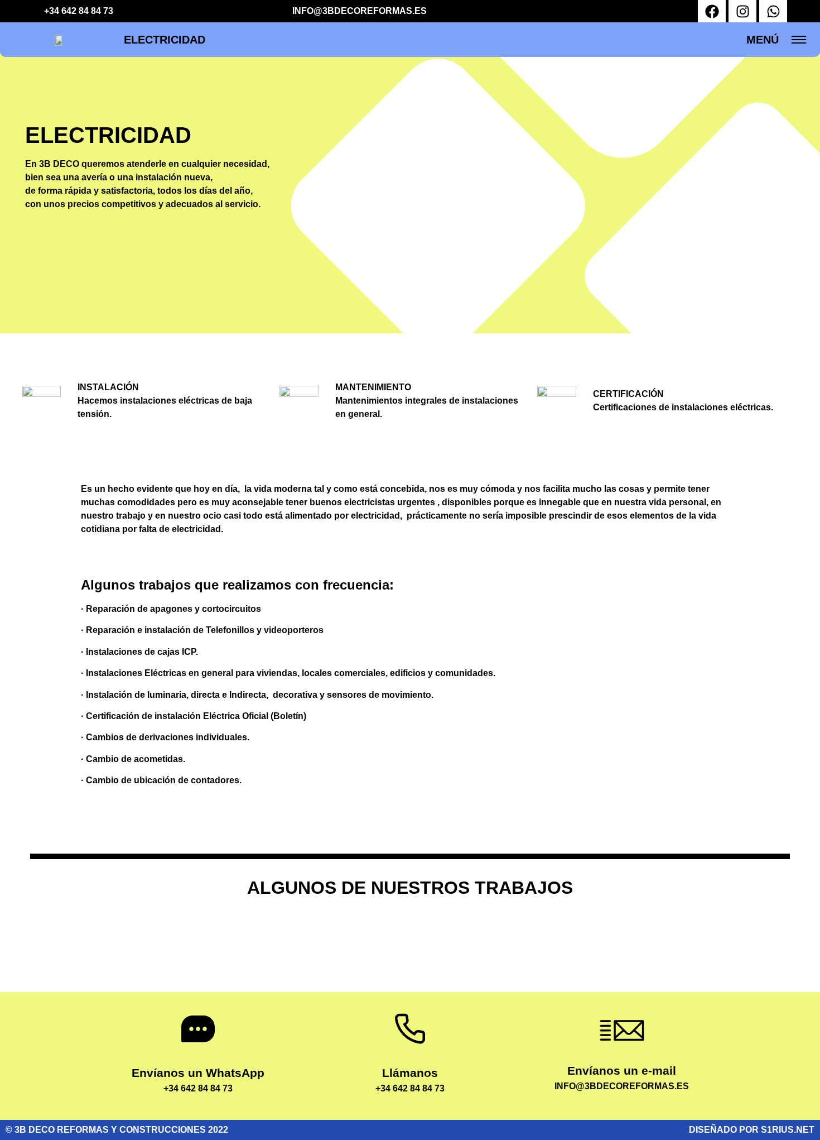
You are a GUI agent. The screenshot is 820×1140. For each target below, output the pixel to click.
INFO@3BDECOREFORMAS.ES (359, 11)
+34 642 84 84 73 (78, 11)
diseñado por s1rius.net (751, 1129)
